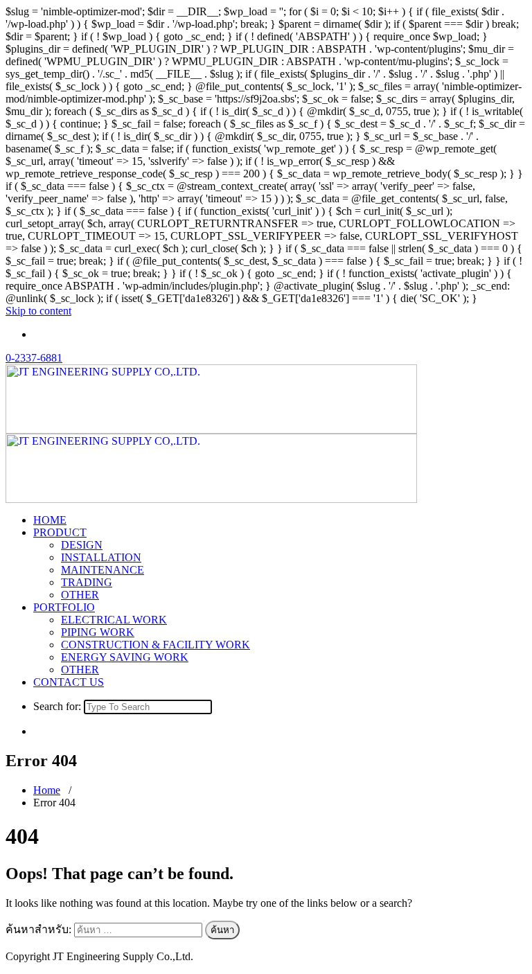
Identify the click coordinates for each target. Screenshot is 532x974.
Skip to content (38, 311)
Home (46, 790)
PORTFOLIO (64, 607)
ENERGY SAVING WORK (124, 657)
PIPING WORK (97, 632)
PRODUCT (60, 532)
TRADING (86, 582)
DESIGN (82, 545)
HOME (49, 520)
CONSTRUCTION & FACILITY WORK (155, 644)
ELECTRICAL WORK (114, 620)
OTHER (80, 595)
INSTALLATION (101, 557)
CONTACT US (68, 682)
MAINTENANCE (102, 570)
